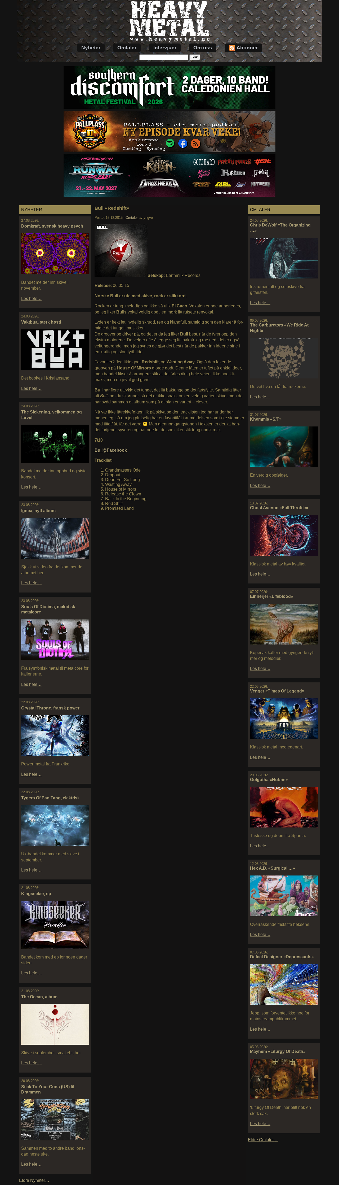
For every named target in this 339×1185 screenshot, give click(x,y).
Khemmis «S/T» (266, 419)
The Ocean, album (39, 997)
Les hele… (31, 298)
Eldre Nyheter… (34, 1180)
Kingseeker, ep (36, 893)
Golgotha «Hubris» (269, 779)
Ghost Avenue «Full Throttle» (279, 508)
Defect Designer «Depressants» (282, 957)
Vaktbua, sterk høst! (41, 322)
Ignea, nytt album (38, 510)
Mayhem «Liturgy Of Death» (278, 1051)
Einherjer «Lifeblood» (271, 596)
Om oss (202, 47)
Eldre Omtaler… (263, 1140)
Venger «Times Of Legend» (277, 691)
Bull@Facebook (111, 450)
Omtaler (126, 47)
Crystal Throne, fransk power (50, 708)
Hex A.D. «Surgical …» (272, 868)
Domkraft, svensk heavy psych (52, 226)
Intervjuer (164, 47)
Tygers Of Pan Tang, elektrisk (50, 798)
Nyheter (90, 47)
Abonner (247, 47)
